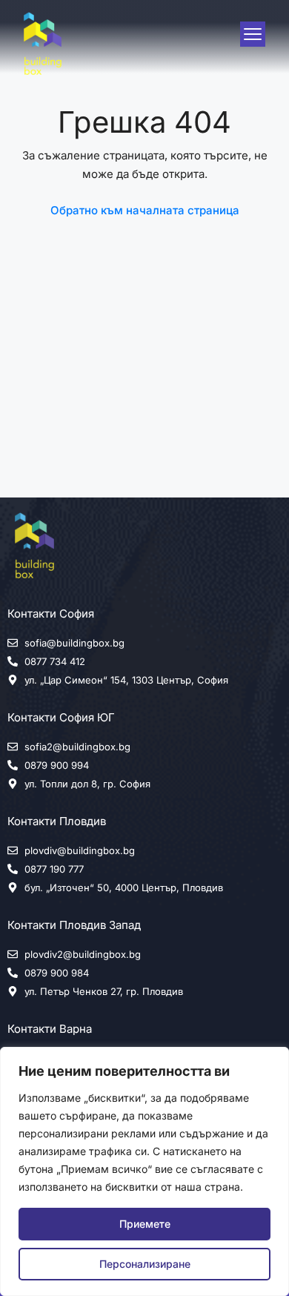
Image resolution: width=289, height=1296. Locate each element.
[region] (144, 1171)
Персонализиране (144, 1263)
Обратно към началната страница (144, 210)
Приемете (144, 1223)
